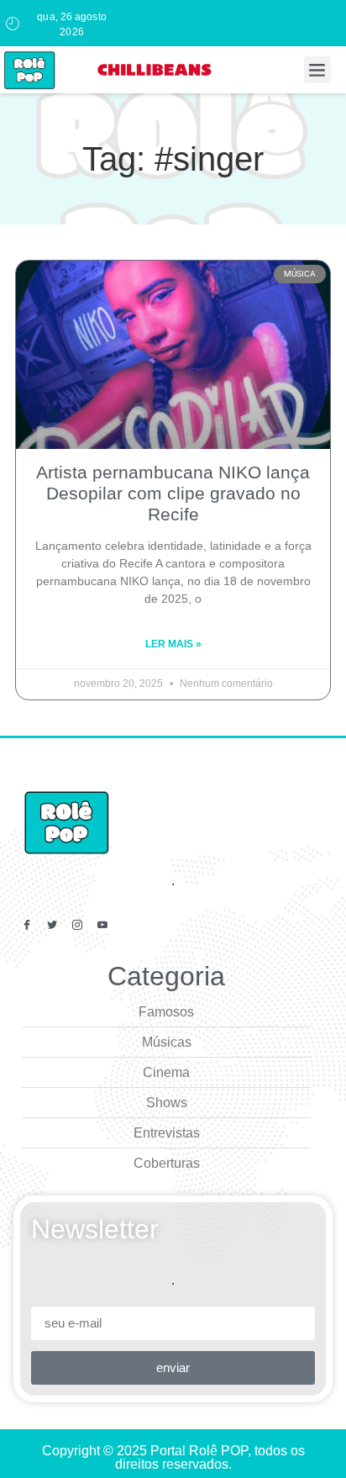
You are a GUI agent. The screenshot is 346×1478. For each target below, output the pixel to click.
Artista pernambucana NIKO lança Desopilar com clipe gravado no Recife (173, 493)
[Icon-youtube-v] (102, 925)
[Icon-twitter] (52, 925)
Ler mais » (173, 644)
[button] (317, 69)
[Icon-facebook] (27, 925)
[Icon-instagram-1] (77, 925)
